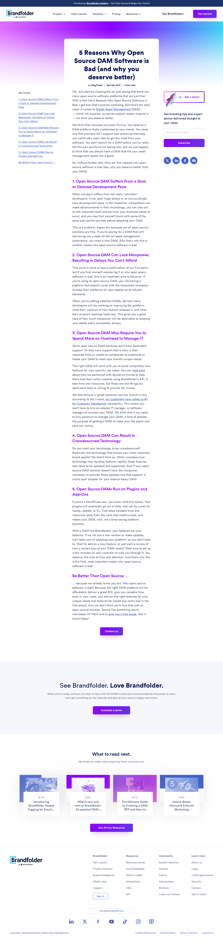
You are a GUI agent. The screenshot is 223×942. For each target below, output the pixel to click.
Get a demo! (192, 97)
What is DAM (134, 875)
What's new (100, 881)
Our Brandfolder (135, 868)
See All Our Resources (111, 827)
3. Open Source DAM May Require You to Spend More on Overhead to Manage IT (38, 131)
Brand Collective (168, 862)
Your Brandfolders (172, 14)
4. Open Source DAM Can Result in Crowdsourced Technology (37, 143)
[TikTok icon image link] (125, 922)
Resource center (135, 862)
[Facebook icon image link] (98, 922)
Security (196, 881)
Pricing (116, 14)
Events (163, 875)
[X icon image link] (85, 922)
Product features (103, 868)
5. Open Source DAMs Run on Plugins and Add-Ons (35, 154)
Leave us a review (169, 894)
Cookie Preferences (145, 932)
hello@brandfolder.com (111, 910)
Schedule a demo (111, 710)
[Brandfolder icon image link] (152, 922)
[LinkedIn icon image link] (71, 922)
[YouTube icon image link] (111, 922)
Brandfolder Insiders (97, 3)
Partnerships (166, 881)
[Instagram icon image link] (138, 922)
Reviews (164, 887)
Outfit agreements (202, 875)
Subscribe (184, 143)
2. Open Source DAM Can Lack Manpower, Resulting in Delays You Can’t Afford (36, 117)
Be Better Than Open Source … (36, 162)
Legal (194, 868)
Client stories (79, 14)
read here (138, 370)
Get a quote (100, 862)
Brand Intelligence (103, 875)
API (128, 894)
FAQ (128, 887)
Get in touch (198, 894)
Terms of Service (188, 932)
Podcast (163, 868)
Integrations (133, 881)
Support (97, 887)
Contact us (111, 631)
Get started (205, 14)
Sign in (100, 896)
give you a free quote (122, 614)
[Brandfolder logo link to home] (21, 13)
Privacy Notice (167, 932)
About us (196, 862)
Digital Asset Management (113, 109)
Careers (196, 887)
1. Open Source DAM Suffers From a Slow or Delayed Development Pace (38, 103)
